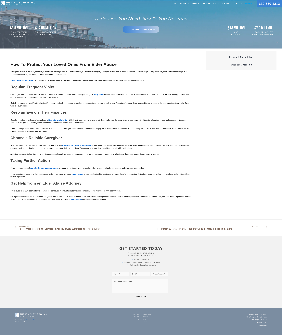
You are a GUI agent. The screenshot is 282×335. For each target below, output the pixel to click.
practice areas (181, 3)
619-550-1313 (269, 3)
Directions (263, 326)
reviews (206, 3)
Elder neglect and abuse (21, 80)
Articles (226, 3)
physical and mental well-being (77, 145)
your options (77, 174)
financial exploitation (58, 120)
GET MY (141, 29)
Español (249, 3)
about (216, 3)
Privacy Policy (135, 314)
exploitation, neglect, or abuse (44, 168)
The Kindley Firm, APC (29, 319)
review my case (141, 296)
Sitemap (136, 319)
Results (195, 3)
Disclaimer (136, 317)
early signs (99, 94)
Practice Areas (147, 314)
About (144, 319)
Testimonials (146, 317)
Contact (238, 3)
